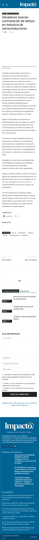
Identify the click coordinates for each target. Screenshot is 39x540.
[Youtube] (15, 446)
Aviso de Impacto (31, 260)
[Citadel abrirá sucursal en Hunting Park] (7, 309)
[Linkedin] (23, 37)
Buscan (14, 233)
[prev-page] (3, 326)
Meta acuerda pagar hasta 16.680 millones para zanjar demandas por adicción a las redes (18, 529)
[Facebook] (4, 37)
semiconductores (14, 235)
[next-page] (6, 326)
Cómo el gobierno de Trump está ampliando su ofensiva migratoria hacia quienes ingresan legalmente (18, 497)
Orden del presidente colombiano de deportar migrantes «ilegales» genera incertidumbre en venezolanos (24, 482)
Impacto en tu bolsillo (19, 10)
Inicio (3, 10)
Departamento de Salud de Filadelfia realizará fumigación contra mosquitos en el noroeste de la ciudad (25, 459)
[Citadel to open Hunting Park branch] (7, 319)
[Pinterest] (14, 37)
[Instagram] (7, 446)
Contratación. (22, 233)
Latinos (5, 235)
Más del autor (24, 291)
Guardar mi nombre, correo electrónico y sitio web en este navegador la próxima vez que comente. (18, 377)
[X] (9, 37)
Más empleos (6, 260)
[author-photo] (20, 278)
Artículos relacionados (10, 291)
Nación (9, 10)
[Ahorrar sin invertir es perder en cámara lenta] (7, 299)
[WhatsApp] (18, 37)
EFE (5, 32)
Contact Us (33, 537)
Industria (30, 233)
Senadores (25, 235)
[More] (28, 37)
